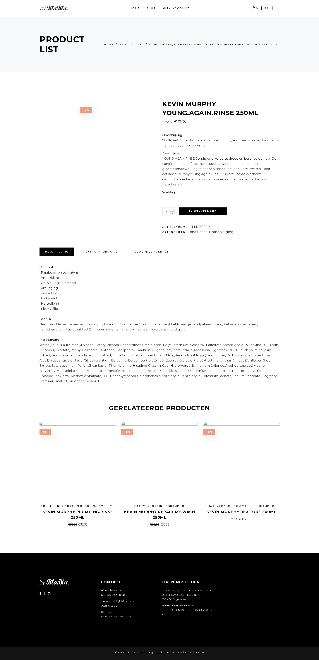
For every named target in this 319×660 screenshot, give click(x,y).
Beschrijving (57, 251)
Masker (248, 506)
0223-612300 (109, 605)
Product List (131, 44)
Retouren (107, 612)
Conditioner (160, 44)
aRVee (199, 652)
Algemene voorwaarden (116, 616)
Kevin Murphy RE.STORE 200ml (241, 512)
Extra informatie (102, 251)
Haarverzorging (189, 44)
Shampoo (176, 506)
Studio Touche (164, 652)
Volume (108, 506)
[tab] (57, 252)
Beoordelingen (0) (151, 251)
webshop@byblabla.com (117, 601)
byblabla (137, 652)
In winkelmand (203, 211)
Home (109, 44)
